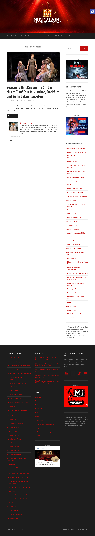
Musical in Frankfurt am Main (75, 233)
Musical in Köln (71, 213)
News (37, 401)
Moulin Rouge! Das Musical (76, 177)
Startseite (38, 397)
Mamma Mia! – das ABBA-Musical (19, 487)
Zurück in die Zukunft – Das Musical (19, 373)
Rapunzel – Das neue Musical (76, 293)
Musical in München (72, 229)
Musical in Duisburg (72, 241)
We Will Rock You (73, 185)
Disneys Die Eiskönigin (74, 188)
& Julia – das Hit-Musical (75, 192)
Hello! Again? (71, 289)
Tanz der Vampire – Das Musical (77, 196)
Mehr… (37, 416)
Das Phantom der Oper (74, 217)
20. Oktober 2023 (13, 100)
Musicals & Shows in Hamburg (75, 148)
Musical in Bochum (72, 221)
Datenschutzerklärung (44, 432)
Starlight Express (72, 225)
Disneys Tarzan (72, 161)
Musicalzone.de (18, 529)
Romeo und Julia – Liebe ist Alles (77, 273)
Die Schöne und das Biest (75, 314)
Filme (69, 35)
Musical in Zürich (71, 318)
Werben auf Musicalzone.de (45, 424)
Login (38, 435)
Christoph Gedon (27, 100)
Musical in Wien (71, 306)
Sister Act (70, 210)
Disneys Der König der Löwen (76, 152)
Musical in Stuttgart (72, 181)
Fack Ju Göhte (71, 258)
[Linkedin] (11, 141)
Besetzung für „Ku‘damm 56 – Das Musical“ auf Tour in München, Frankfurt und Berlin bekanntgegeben (33, 92)
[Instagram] (8, 141)
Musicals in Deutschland (30, 35)
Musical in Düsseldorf (73, 244)
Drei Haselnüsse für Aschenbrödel (73, 268)
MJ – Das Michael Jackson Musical (19, 365)
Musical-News (12, 35)
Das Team (40, 420)
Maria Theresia (72, 310)
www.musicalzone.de (15, 136)
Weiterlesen (12, 116)
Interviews (59, 35)
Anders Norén (76, 529)
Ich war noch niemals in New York (18, 499)
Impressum (40, 428)
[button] (92, 11)
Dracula (69, 302)
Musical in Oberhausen (73, 248)
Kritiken (48, 35)
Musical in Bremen (72, 237)
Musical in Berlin (71, 200)
